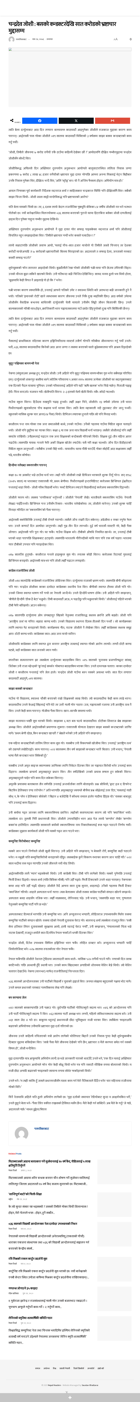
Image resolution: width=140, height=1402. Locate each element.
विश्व (54, 1368)
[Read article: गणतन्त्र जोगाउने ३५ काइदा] (114, 1299)
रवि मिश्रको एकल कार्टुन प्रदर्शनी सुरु (28, 1258)
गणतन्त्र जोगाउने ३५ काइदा (23, 1288)
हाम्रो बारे (101, 1368)
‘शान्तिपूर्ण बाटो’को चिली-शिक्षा (25, 1194)
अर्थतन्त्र (47, 1368)
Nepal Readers (54, 1385)
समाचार (50, 39)
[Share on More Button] (70, 1397)
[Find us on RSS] (76, 1393)
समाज (37, 1368)
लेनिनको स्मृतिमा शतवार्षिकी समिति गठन (30, 1318)
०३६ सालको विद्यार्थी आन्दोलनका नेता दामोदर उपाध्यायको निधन (43, 1223)
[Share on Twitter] (76, 121)
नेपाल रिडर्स (13, 1170)
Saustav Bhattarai (90, 1385)
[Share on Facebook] (39, 121)
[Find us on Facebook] (62, 1393)
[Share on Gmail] (112, 121)
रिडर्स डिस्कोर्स (78, 1368)
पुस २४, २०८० (27, 1293)
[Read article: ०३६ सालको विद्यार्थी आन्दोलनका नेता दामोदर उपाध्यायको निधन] (114, 1234)
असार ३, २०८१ (25, 1170)
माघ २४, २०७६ (38, 39)
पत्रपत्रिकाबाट (21, 39)
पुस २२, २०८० (25, 1323)
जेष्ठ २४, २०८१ (21, 1199)
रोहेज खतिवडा (14, 1293)
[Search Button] (130, 8)
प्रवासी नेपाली (65, 1368)
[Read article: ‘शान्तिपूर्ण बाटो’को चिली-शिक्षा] (114, 1204)
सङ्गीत (11, 1199)
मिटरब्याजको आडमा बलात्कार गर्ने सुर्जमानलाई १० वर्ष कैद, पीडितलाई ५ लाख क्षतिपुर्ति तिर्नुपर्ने (49, 1163)
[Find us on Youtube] (71, 1393)
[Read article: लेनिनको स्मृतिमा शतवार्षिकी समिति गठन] (114, 1328)
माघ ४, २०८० (25, 1264)
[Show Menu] (10, 8)
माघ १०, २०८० (25, 1229)
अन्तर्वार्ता (90, 1368)
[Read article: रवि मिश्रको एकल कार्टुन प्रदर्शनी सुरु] (114, 1269)
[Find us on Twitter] (66, 1393)
